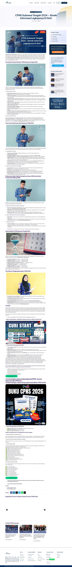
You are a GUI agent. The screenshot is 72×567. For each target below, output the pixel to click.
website (11, 348)
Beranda (31, 2)
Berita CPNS (36, 2)
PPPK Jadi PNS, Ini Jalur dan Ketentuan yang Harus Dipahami (10, 536)
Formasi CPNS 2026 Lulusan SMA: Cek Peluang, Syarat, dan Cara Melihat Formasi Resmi (39, 536)
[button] (7, 332)
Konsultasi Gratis (58, 52)
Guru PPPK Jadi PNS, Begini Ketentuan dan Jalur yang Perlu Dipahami (25, 536)
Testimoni (50, 2)
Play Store (30, 347)
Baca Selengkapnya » (8, 539)
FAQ (54, 2)
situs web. (37, 349)
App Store (36, 347)
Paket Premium (43, 2)
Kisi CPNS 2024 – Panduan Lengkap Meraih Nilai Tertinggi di (25, 229)
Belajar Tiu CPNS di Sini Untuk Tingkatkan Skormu (23, 317)
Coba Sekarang (58, 65)
